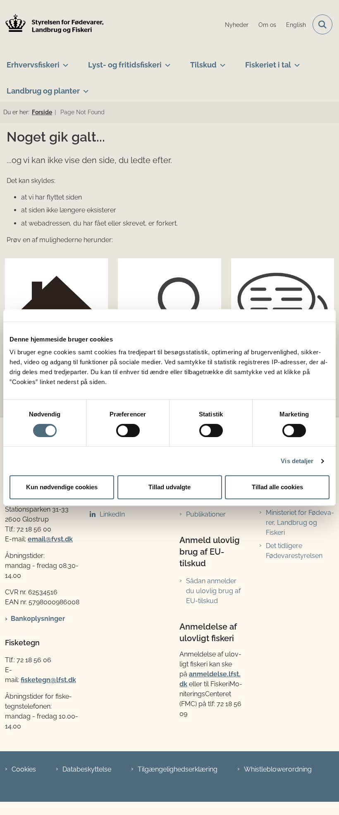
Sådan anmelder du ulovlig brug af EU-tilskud (213, 591)
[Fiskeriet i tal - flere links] (295, 61)
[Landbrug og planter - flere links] (84, 87)
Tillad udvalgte (169, 486)
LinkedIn (112, 514)
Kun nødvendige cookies (62, 486)
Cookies (24, 769)
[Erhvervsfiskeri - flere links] (64, 61)
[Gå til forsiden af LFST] (52, 24)
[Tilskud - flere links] (221, 61)
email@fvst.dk (50, 539)
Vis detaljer (297, 460)
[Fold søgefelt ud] (322, 24)
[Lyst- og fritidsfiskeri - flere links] (166, 61)
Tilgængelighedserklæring (177, 769)
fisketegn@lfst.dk (48, 680)
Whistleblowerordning (278, 769)
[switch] (128, 430)
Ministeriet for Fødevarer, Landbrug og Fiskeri (300, 522)
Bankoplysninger (38, 619)
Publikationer (206, 514)
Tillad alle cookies (277, 486)
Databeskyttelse (86, 769)
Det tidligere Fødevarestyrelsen (294, 551)
